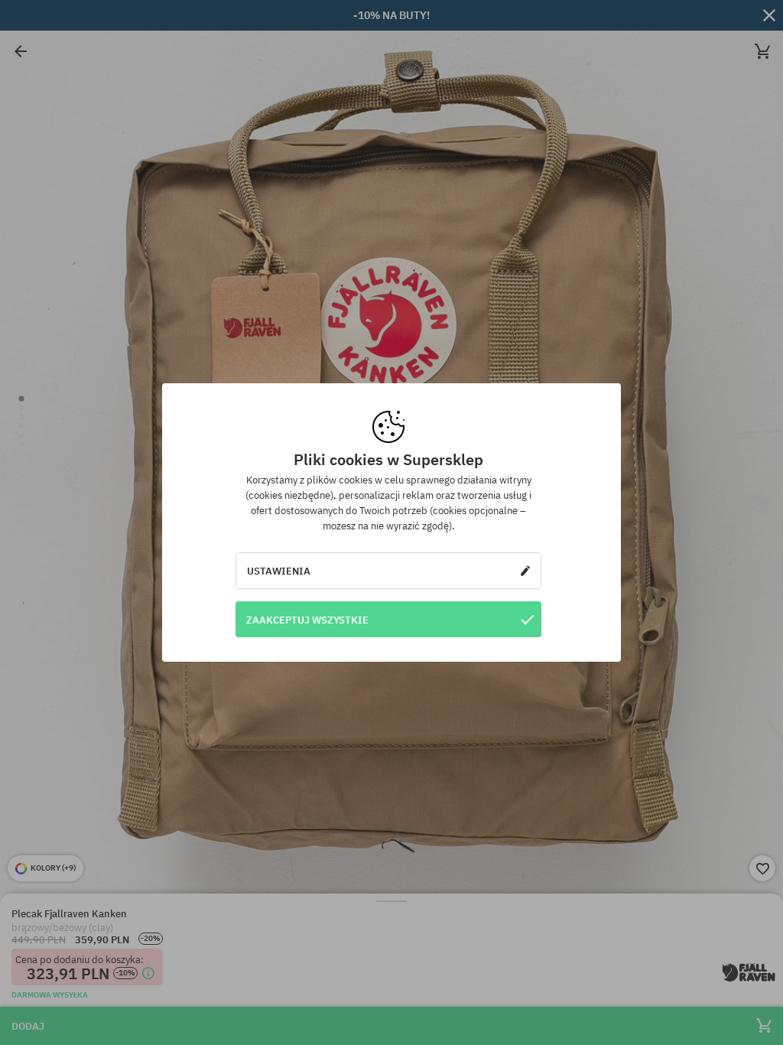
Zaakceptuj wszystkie (307, 620)
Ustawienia (278, 571)
